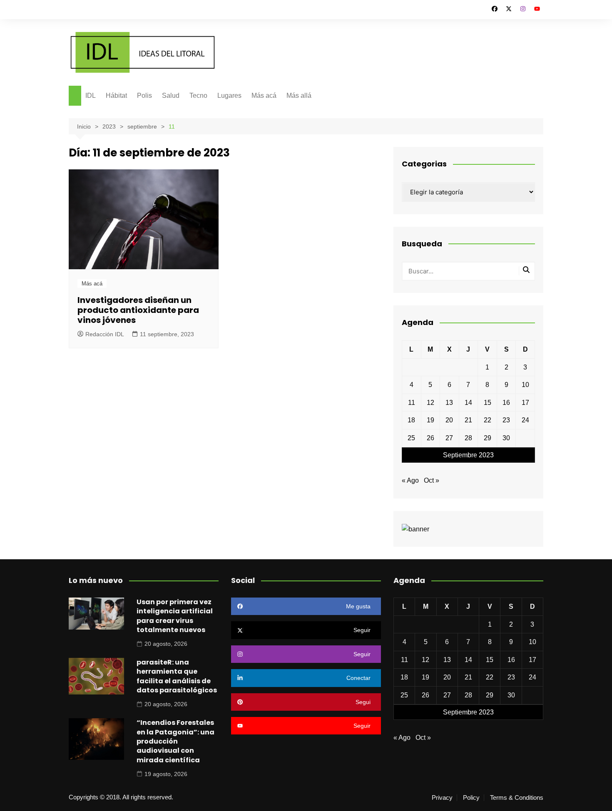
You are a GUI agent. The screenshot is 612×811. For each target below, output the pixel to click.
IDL (90, 95)
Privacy (442, 797)
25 (411, 437)
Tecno (198, 95)
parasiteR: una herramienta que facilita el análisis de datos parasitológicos (177, 676)
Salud (170, 95)
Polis (144, 95)
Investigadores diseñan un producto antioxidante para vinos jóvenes (138, 310)
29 (487, 437)
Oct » (431, 480)
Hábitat (116, 95)
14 (468, 402)
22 (487, 420)
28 (468, 437)
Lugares (229, 95)
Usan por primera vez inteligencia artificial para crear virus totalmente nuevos (175, 616)
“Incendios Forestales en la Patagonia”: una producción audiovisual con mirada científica (175, 741)
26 (430, 437)
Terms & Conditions (516, 797)
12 (430, 402)
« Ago (410, 480)
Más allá (298, 95)
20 (449, 420)
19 (430, 420)
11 (411, 402)
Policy (471, 797)
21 (468, 420)
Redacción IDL (104, 334)
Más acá (263, 95)
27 (449, 437)
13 (449, 402)
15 (487, 402)
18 (411, 420)
